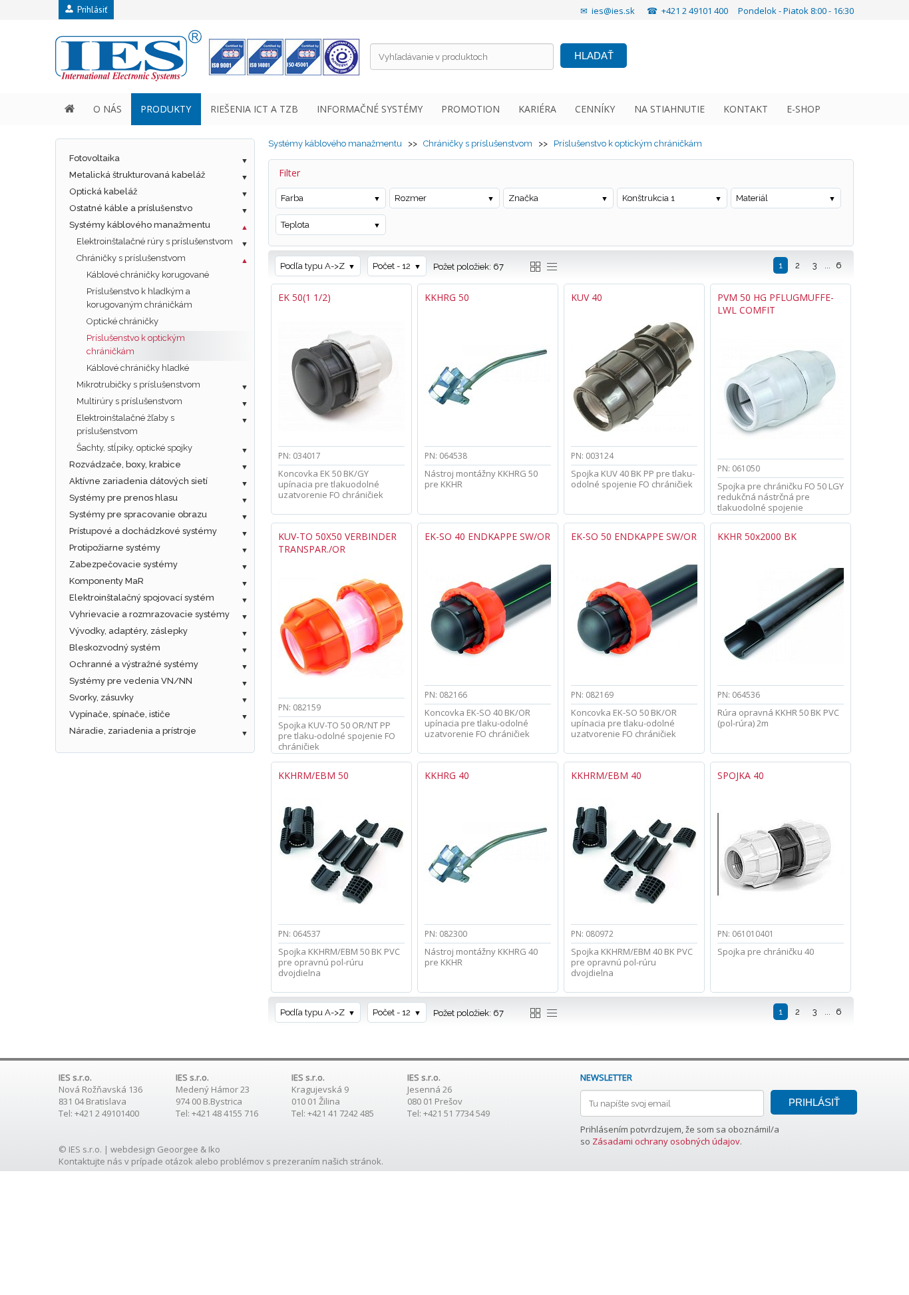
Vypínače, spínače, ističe (119, 714)
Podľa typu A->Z (312, 266)
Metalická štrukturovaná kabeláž (137, 175)
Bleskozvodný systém (114, 647)
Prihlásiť (90, 9)
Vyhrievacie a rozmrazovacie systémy (149, 614)
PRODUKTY (165, 109)
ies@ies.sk (613, 11)
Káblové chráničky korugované (148, 275)
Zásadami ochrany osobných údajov (666, 1141)
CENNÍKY (595, 109)
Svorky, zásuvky (101, 697)
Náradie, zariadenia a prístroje (132, 731)
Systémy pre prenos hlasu (123, 498)
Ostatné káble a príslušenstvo (130, 208)
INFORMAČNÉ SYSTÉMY (370, 109)
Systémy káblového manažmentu (139, 225)
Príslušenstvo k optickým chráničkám (136, 344)
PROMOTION (470, 109)
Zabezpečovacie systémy (123, 564)
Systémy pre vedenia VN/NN (130, 681)
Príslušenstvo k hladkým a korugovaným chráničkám (139, 298)
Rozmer (411, 198)
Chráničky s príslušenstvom (131, 258)
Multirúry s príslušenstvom (129, 401)
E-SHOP (803, 109)
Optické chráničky (122, 321)
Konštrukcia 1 (648, 198)
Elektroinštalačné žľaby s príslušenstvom (125, 424)
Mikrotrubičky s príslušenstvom (138, 384)
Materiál (752, 198)
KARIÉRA (537, 109)
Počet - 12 (392, 266)
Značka (523, 198)
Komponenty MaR (106, 581)
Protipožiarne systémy (114, 548)
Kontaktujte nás (90, 1161)
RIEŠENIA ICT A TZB (254, 109)
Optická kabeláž (103, 191)
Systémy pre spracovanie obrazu (138, 514)
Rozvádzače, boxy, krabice (125, 464)
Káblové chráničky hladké (138, 368)
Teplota (295, 225)
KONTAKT (745, 109)
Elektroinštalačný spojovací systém (141, 598)
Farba (292, 198)
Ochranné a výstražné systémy (133, 664)
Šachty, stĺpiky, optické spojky (134, 448)
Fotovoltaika (94, 158)
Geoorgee (177, 1149)
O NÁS (107, 109)
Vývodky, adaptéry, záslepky (128, 631)
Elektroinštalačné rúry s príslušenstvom (155, 241)
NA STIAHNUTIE (669, 109)
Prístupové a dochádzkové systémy (143, 531)
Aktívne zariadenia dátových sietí (138, 481)
